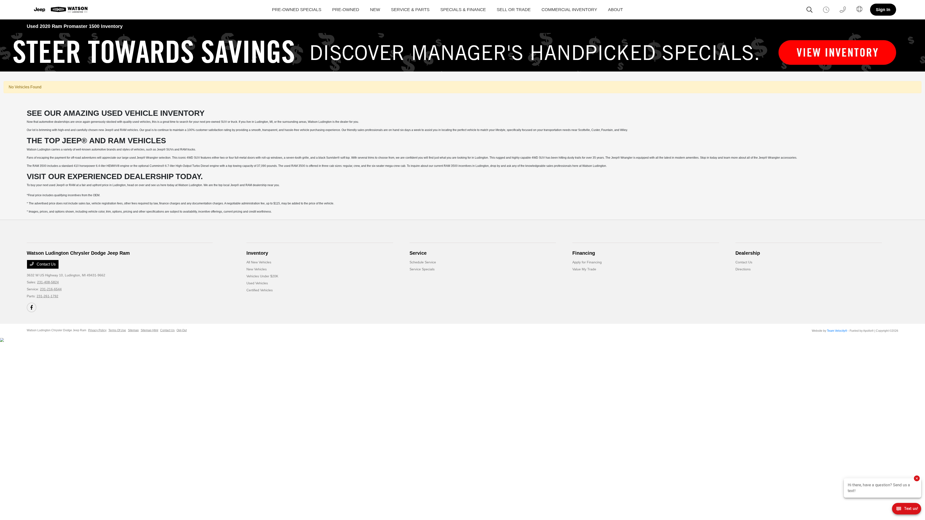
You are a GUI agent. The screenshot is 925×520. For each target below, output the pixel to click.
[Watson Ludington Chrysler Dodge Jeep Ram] (60, 9)
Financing (583, 253)
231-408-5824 (48, 282)
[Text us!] (906, 510)
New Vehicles (256, 269)
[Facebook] (31, 307)
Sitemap (133, 330)
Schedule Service (423, 262)
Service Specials (422, 269)
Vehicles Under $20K (262, 276)
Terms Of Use (117, 330)
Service (418, 253)
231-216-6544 (51, 289)
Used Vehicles (257, 283)
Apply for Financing (587, 262)
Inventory (257, 253)
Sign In (883, 9)
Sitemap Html (149, 330)
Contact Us (46, 264)
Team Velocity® (837, 330)
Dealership (747, 253)
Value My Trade (584, 269)
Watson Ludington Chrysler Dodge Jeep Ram (56, 330)
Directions (743, 269)
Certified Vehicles (259, 290)
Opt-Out (182, 330)
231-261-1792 (47, 296)
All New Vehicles (258, 262)
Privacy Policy (97, 330)
